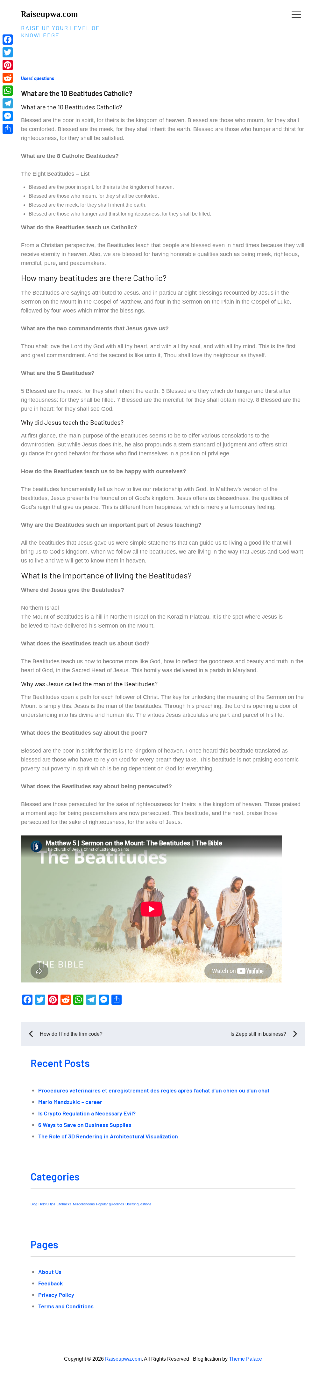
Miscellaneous (84, 1204)
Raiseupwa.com (49, 14)
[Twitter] (7, 52)
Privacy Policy (56, 1294)
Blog (34, 1204)
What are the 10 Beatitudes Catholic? (76, 93)
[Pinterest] (7, 65)
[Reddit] (7, 77)
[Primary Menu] (296, 14)
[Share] (7, 128)
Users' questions (37, 78)
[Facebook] (7, 39)
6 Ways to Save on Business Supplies (84, 1124)
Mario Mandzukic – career (70, 1101)
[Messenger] (7, 116)
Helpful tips (47, 1204)
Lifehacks (64, 1204)
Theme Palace (245, 1359)
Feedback (50, 1283)
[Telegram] (7, 103)
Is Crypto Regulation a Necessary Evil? (87, 1113)
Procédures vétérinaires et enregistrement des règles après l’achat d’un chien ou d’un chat (154, 1090)
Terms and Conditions (66, 1306)
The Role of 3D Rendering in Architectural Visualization (108, 1136)
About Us (49, 1271)
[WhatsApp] (7, 90)
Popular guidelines (110, 1204)
